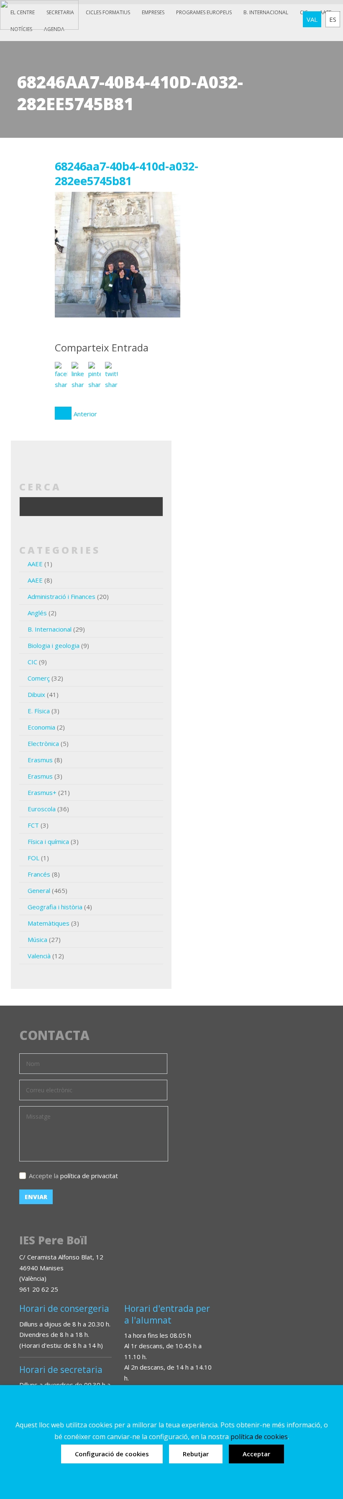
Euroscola (42, 809)
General (39, 890)
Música (37, 939)
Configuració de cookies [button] (112, 1454)
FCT (33, 825)
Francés (39, 874)
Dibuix (36, 694)
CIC (32, 662)
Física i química (48, 841)
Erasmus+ (42, 792)
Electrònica (43, 743)
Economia (41, 727)
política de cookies (259, 1436)
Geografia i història (55, 907)
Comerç (39, 678)
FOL (33, 858)
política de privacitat (89, 1175)
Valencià (39, 956)
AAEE (35, 564)
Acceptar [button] (256, 1454)
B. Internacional (50, 629)
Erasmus (40, 760)
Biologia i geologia (53, 645)
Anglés (37, 613)
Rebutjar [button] (196, 1454)
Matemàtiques (48, 923)
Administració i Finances (61, 596)
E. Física (39, 711)
